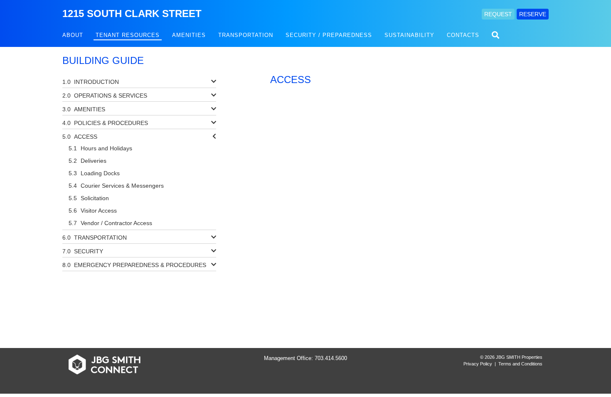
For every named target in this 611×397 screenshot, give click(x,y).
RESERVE (532, 14)
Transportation (245, 35)
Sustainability (409, 35)
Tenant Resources (128, 35)
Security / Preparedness (329, 35)
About (72, 35)
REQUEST (498, 14)
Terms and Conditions (520, 363)
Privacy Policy (477, 363)
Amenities (189, 35)
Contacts (463, 35)
